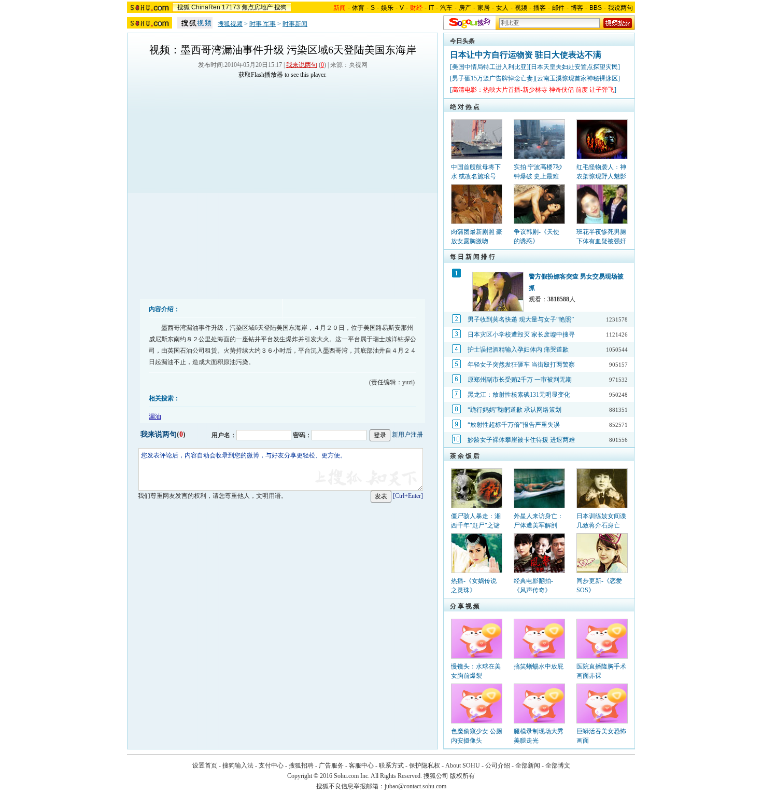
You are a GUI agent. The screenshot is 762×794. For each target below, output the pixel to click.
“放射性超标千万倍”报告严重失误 (514, 424)
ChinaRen (205, 7)
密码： (302, 435)
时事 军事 (262, 23)
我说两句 (620, 7)
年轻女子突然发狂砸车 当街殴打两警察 (521, 364)
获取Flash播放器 (260, 74)
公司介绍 (497, 765)
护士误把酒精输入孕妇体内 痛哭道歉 (518, 349)
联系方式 (391, 765)
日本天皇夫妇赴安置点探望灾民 (574, 67)
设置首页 (204, 765)
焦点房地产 (257, 7)
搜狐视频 (230, 23)
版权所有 (462, 775)
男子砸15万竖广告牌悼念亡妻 (492, 78)
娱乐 (387, 7)
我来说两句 (301, 64)
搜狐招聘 (301, 765)
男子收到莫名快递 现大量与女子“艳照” (521, 319)
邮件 (558, 7)
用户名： (223, 435)
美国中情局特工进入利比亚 (489, 67)
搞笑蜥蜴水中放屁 (538, 666)
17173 (231, 7)
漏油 (155, 416)
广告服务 (331, 765)
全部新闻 (527, 765)
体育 (358, 7)
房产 (465, 7)
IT (431, 7)
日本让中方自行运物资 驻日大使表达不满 (525, 54)
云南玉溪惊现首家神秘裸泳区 (577, 78)
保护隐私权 (424, 765)
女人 (502, 7)
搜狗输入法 (237, 765)
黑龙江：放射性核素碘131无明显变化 (519, 394)
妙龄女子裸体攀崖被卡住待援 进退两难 (521, 439)
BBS (595, 7)
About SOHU (462, 765)
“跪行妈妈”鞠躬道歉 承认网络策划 (514, 409)
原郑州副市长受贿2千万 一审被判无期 (520, 379)
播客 (539, 7)
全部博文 (557, 765)
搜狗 (280, 7)
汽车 (446, 7)
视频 (521, 7)
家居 (483, 7)
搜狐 (183, 7)
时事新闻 (295, 23)
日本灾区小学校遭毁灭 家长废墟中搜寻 (521, 334)
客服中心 (361, 765)
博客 (577, 7)
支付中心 (271, 765)
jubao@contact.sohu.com (415, 786)
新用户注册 (407, 434)
